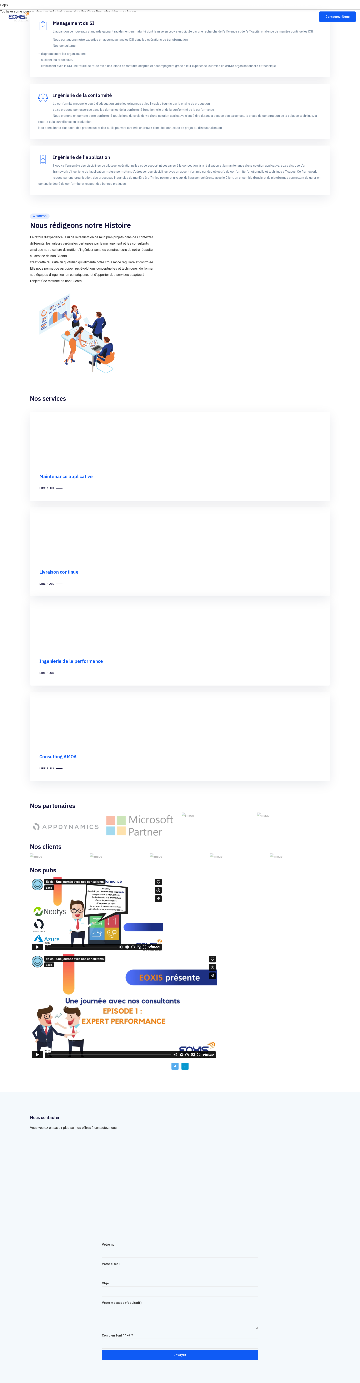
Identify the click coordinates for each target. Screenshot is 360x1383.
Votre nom (109, 1244)
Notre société (184, 17)
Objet (106, 1283)
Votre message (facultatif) (122, 1303)
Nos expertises (212, 17)
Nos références (269, 17)
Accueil (161, 17)
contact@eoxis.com (297, 4)
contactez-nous (38, 4)
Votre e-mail (111, 1264)
